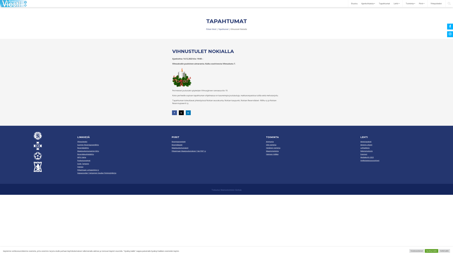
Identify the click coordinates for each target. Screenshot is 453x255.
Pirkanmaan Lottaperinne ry (88, 170)
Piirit (421, 3)
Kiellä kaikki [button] (444, 251)
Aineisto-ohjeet (366, 145)
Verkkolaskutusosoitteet (369, 160)
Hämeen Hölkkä (272, 154)
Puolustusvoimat (83, 160)
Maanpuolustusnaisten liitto (88, 151)
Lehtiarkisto (365, 148)
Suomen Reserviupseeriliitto (88, 145)
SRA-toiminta (271, 145)
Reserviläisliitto (83, 148)
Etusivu (354, 3)
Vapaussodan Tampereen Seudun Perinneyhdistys (96, 173)
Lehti (396, 3)
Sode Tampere (83, 164)
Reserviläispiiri (177, 145)
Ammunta (270, 141)
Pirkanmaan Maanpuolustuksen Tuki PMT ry (189, 151)
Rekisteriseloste (366, 151)
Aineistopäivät (365, 141)
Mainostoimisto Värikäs (231, 190)
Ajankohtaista (367, 3)
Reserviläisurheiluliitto (85, 154)
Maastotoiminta (272, 151)
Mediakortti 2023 (367, 157)
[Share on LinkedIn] (188, 112)
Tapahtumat (384, 3)
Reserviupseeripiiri (179, 141)
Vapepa (80, 167)
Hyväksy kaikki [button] (431, 251)
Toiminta (410, 3)
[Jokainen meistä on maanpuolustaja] (13, 3)
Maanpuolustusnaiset (180, 148)
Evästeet (363, 154)
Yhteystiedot (436, 3)
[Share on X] (181, 112)
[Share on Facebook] (174, 112)
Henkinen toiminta (273, 148)
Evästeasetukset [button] (417, 251)
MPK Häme (81, 157)
